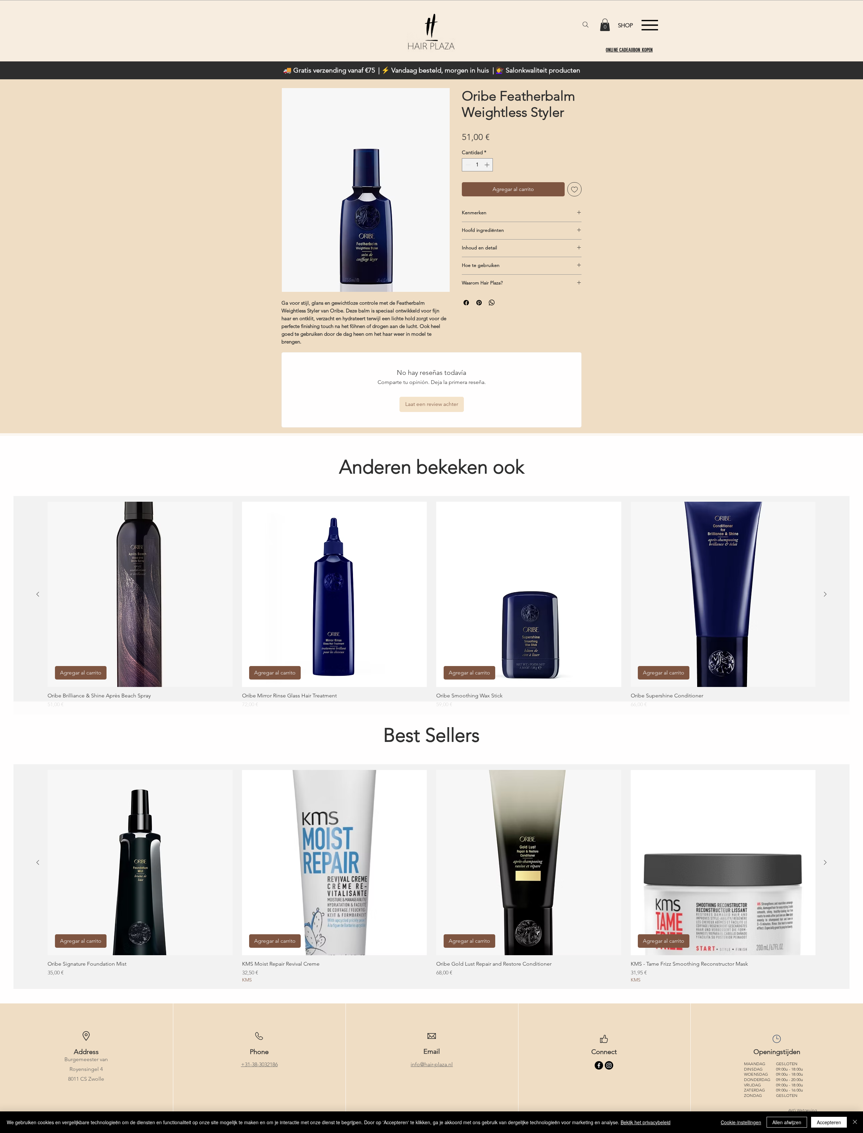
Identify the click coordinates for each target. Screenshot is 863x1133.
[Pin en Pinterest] (479, 303)
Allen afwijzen (786, 1122)
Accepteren (829, 1122)
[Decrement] (467, 165)
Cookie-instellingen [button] (741, 1122)
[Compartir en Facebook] (466, 303)
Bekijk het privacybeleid (646, 1122)
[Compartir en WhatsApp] (492, 303)
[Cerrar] (855, 1122)
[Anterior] (38, 594)
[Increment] (487, 165)
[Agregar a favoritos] (574, 189)
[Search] (585, 25)
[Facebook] (599, 1065)
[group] (431, 605)
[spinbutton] (477, 165)
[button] (605, 25)
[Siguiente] (825, 594)
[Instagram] (609, 1065)
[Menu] (649, 25)
